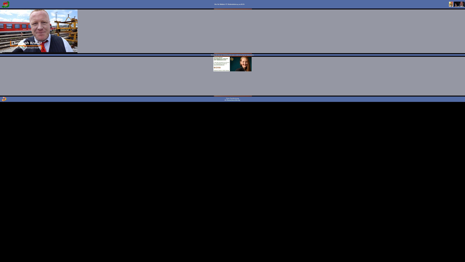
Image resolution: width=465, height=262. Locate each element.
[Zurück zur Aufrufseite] (3, 101)
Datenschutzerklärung (233, 100)
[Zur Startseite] (5, 7)
